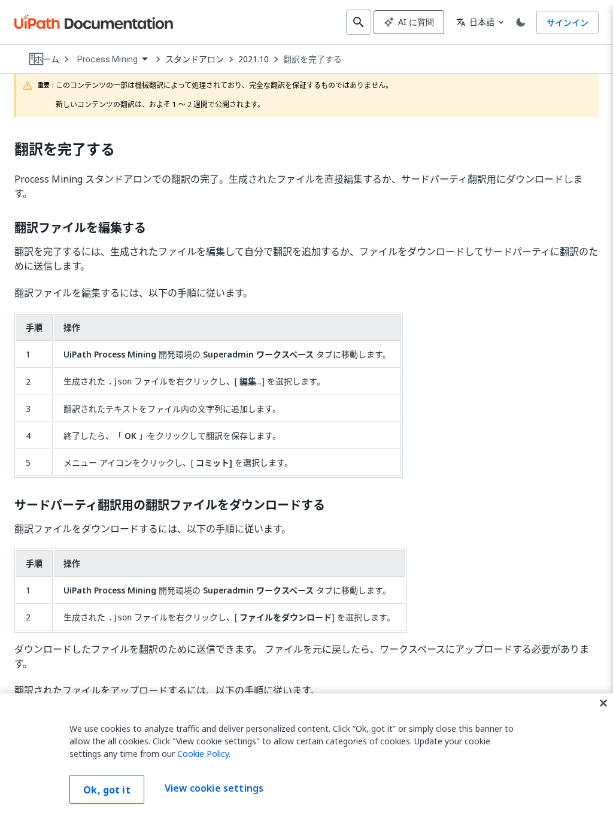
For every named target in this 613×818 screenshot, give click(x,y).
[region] (306, 755)
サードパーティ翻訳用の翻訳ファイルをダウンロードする (169, 505)
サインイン (567, 22)
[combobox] (112, 59)
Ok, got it (107, 790)
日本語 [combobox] (475, 22)
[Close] (603, 703)
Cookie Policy (203, 753)
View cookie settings (214, 788)
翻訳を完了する (312, 59)
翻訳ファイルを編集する (80, 228)
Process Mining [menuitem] (107, 59)
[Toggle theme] (520, 22)
